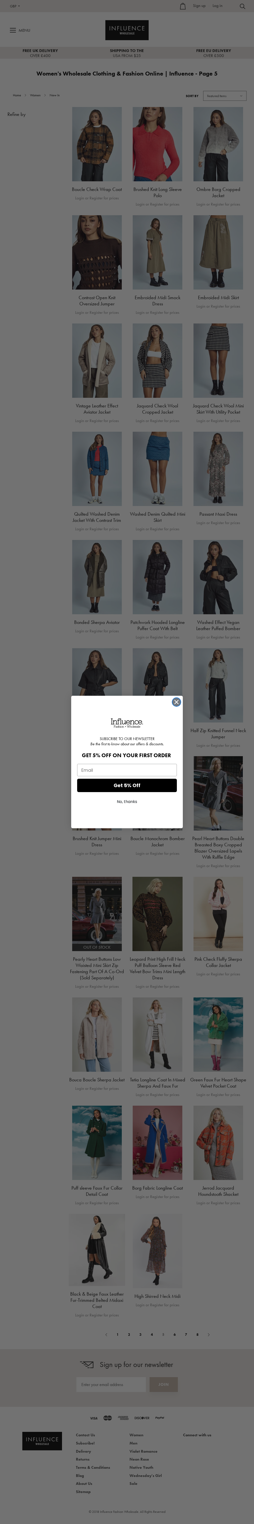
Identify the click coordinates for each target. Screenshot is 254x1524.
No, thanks (127, 801)
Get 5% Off (127, 785)
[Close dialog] (176, 702)
